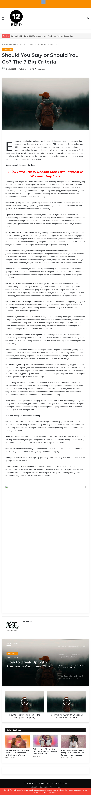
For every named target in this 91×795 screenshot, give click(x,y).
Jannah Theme (9, 790)
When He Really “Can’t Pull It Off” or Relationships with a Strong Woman (17, 752)
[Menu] (3, 19)
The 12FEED (10, 69)
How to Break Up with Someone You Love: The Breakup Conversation (28, 663)
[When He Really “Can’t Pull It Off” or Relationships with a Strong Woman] (17, 741)
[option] (45, 662)
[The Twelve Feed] (16, 18)
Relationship (13, 44)
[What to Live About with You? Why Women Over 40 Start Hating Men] (45, 741)
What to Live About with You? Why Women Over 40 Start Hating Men (45, 751)
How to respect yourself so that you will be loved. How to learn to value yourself (73, 752)
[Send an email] (15, 69)
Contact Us (44, 787)
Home (5, 44)
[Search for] (88, 19)
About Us (34, 787)
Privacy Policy (55, 787)
